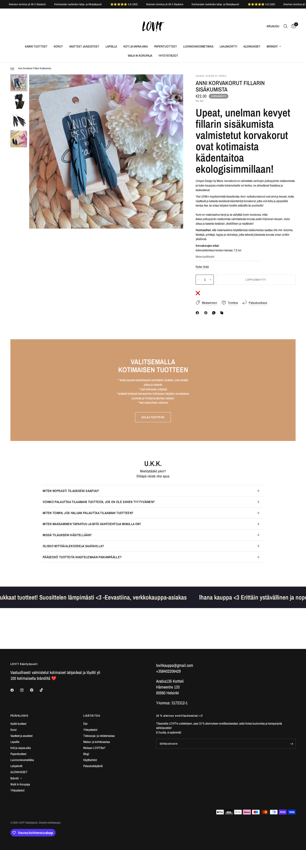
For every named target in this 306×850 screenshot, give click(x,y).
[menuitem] (36, 46)
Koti (12, 68)
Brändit (272, 46)
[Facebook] (198, 312)
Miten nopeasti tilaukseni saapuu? (71, 490)
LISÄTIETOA (91, 715)
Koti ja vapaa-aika (135, 46)
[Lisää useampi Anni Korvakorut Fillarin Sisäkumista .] (210, 279)
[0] (293, 26)
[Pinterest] (206, 312)
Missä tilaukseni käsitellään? (67, 535)
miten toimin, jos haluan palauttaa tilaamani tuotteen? (88, 513)
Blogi (86, 754)
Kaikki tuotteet (36, 46)
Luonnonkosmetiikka (198, 46)
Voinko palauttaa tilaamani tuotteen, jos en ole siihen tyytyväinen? (99, 501)
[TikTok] (44, 690)
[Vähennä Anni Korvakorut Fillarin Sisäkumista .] (199, 279)
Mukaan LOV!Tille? (94, 748)
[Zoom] (174, 83)
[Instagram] (24, 690)
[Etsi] (285, 26)
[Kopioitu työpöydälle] (222, 312)
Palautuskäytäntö (93, 766)
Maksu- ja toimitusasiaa (96, 742)
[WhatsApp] (214, 312)
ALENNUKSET (251, 46)
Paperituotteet (165, 46)
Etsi (85, 723)
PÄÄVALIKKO (19, 715)
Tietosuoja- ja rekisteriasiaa (99, 736)
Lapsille (111, 46)
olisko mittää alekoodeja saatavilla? (73, 546)
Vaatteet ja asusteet (84, 46)
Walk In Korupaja (140, 55)
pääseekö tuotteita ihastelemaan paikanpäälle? (82, 557)
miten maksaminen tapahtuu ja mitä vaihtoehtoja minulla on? (92, 524)
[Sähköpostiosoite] (291, 744)
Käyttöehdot (90, 760)
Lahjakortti (228, 46)
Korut (58, 46)
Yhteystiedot (168, 55)
